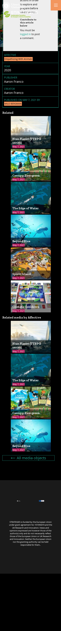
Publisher (10, 77)
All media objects (31, 457)
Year (7, 66)
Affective (10, 55)
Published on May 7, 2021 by (22, 101)
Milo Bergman (13, 103)
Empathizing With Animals (18, 58)
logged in (25, 34)
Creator (9, 89)
